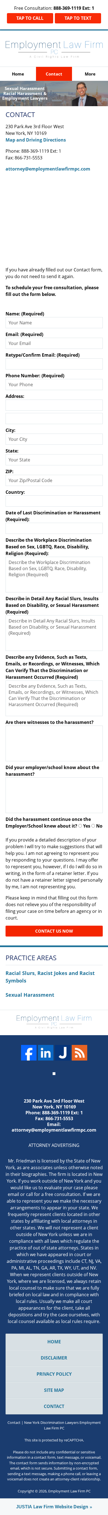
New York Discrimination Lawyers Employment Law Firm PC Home (54, 49)
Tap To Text (78, 18)
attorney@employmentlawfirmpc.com (48, 169)
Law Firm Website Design (52, 1507)
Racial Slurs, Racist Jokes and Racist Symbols (50, 977)
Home (18, 74)
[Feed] (79, 1053)
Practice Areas (31, 958)
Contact (54, 74)
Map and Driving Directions (36, 140)
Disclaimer (54, 1358)
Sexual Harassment (30, 994)
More (90, 74)
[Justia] (62, 1053)
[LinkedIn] (45, 1053)
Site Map (54, 1390)
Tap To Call (29, 18)
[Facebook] (29, 1053)
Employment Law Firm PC (69, 1491)
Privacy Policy (54, 1374)
